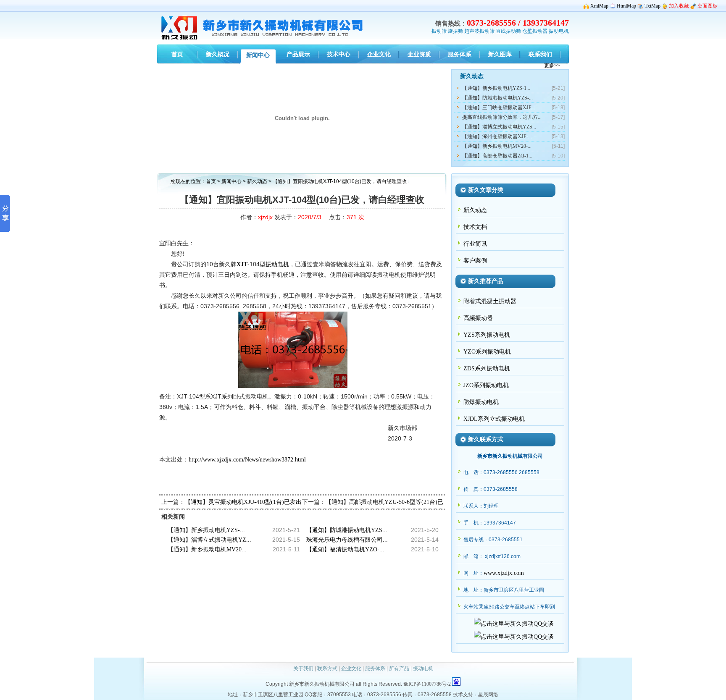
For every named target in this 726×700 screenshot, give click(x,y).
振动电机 (559, 31)
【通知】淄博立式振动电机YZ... (209, 540)
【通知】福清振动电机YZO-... (345, 549)
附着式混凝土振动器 (489, 301)
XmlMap (599, 6)
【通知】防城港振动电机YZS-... (497, 98)
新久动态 (257, 181)
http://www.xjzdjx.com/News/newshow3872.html (247, 459)
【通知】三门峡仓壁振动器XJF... (498, 107)
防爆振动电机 (481, 402)
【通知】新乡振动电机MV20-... (496, 146)
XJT (242, 264)
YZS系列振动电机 (486, 335)
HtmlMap (626, 6)
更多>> (552, 65)
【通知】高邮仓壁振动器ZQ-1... (497, 156)
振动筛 (439, 31)
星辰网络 (488, 694)
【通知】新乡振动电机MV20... (207, 549)
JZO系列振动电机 (486, 385)
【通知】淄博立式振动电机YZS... (499, 127)
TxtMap (652, 6)
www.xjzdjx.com (504, 573)
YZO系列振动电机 (487, 352)
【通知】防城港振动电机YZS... (346, 530)
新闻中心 (231, 181)
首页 (211, 181)
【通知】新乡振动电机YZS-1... (496, 88)
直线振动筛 (508, 31)
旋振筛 (455, 31)
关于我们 (303, 668)
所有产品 (399, 668)
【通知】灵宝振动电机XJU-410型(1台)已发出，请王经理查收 (264, 502)
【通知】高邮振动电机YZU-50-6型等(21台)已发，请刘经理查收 (408, 502)
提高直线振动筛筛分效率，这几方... (502, 117)
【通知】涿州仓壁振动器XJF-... (497, 136)
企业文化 (351, 668)
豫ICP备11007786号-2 (427, 684)
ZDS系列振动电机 (486, 368)
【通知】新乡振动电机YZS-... (206, 530)
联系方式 (327, 668)
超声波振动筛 (479, 31)
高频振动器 (478, 318)
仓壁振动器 (534, 31)
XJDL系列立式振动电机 (494, 419)
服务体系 (375, 668)
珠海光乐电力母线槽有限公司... (347, 540)
